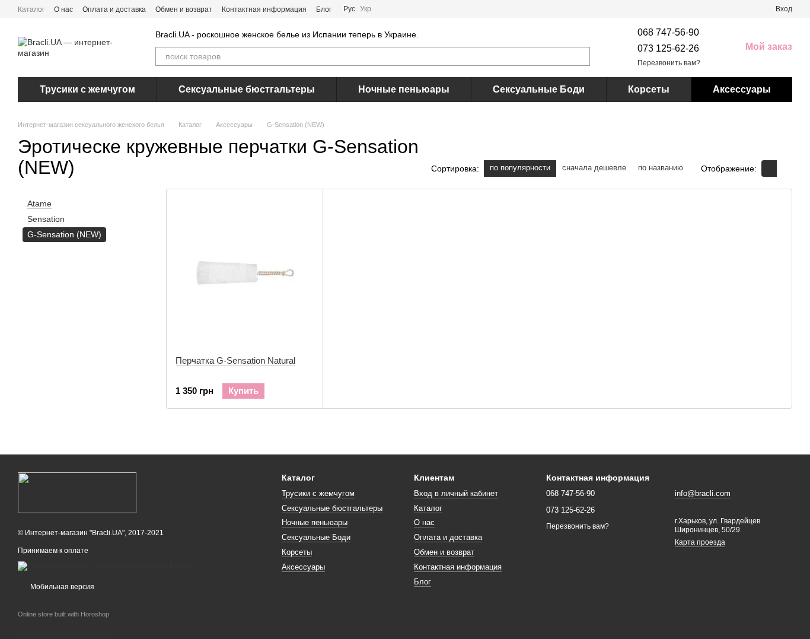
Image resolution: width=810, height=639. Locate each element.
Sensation (46, 219)
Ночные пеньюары (403, 89)
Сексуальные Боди (539, 89)
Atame (39, 203)
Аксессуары (742, 89)
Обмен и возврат (183, 9)
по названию (660, 167)
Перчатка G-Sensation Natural (235, 360)
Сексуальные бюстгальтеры (246, 89)
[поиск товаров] (580, 56)
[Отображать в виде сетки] (769, 168)
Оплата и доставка (114, 9)
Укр (365, 8)
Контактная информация (264, 9)
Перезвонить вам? (668, 63)
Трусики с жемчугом (87, 89)
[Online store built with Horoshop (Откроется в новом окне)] (63, 625)
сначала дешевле (594, 167)
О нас (63, 9)
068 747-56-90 (668, 32)
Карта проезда (700, 542)
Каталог (31, 9)
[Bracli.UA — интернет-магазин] (77, 492)
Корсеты (648, 89)
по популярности (520, 167)
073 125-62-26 (668, 48)
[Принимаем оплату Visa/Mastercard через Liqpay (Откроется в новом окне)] (105, 565)
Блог (323, 9)
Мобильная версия (61, 587)
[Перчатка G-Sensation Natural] (245, 272)
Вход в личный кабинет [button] (456, 493)
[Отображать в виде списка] (784, 168)
